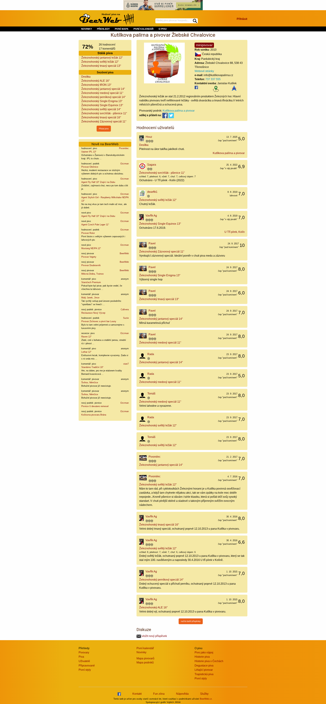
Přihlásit (242, 18)
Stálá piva (105, 53)
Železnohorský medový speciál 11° (102, 93)
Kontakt (137, 693)
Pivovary (84, 652)
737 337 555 (213, 79)
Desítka (85, 76)
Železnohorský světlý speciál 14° (101, 109)
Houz (149, 136)
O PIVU (163, 29)
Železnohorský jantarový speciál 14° (103, 88)
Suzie (126, 318)
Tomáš (151, 393)
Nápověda (182, 693)
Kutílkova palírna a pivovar (179, 110)
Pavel (152, 243)
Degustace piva (204, 665)
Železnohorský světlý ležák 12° (100, 61)
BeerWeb (124, 253)
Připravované (87, 665)
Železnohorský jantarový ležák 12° (102, 57)
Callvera (125, 309)
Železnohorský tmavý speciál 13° (101, 65)
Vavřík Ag (151, 215)
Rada (150, 354)
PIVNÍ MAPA (121, 29)
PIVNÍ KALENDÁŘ (143, 29)
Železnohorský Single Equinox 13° (102, 105)
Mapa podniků (145, 662)
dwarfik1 (152, 191)
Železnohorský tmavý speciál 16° (101, 117)
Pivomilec (124, 148)
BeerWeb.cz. (206, 699)
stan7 (126, 364)
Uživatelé (84, 661)
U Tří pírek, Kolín (234, 231)
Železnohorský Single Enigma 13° (101, 101)
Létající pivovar (204, 669)
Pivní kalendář (145, 648)
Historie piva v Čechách (209, 661)
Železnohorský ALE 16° (95, 80)
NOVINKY (86, 29)
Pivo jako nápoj (204, 652)
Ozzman (124, 163)
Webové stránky (204, 71)
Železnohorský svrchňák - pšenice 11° (104, 113)
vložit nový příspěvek (154, 636)
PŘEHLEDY (103, 29)
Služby (204, 693)
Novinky (141, 652)
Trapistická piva (204, 674)
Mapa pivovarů (145, 658)
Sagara (151, 164)
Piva (81, 656)
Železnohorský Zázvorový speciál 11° (103, 121)
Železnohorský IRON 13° (96, 84)
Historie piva (202, 656)
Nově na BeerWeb (105, 144)
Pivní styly (85, 669)
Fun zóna (159, 693)
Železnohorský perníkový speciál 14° (103, 97)
